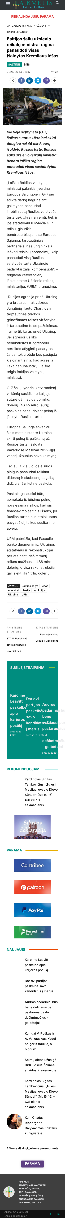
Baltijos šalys (30, 586)
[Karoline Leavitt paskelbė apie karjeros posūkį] (18, 682)
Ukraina (13, 594)
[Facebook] (21, 80)
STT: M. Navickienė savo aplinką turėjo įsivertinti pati (17, 645)
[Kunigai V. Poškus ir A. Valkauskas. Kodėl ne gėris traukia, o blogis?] (14, 1037)
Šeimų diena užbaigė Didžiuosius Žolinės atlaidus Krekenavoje (40, 1065)
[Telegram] (37, 80)
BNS (27, 64)
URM (24, 594)
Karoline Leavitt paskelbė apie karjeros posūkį (36, 965)
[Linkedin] (29, 80)
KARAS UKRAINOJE (17, 32)
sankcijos (40, 590)
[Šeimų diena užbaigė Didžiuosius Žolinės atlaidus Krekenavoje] (14, 1063)
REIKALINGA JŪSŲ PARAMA (32, 16)
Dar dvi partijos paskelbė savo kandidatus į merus (39, 986)
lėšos (45, 586)
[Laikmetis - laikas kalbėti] (33, 4)
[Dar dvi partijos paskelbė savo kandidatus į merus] (36, 684)
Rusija (26, 590)
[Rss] (58, 1214)
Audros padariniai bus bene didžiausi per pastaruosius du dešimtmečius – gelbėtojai (41, 1012)
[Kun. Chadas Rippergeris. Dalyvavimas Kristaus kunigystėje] (14, 1121)
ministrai (13, 590)
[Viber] (46, 80)
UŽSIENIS (41, 25)
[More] (54, 80)
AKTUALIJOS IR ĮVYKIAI (19, 25)
